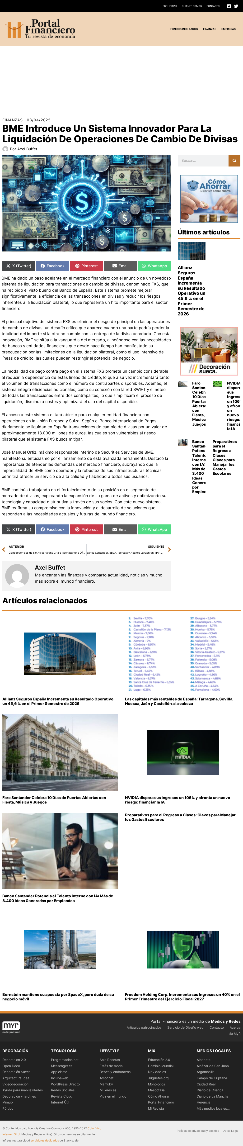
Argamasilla (206, 1072)
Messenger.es (61, 1066)
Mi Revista (156, 1108)
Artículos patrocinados (144, 1027)
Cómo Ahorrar (158, 1096)
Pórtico (7, 1108)
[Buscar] (234, 160)
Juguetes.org (158, 1078)
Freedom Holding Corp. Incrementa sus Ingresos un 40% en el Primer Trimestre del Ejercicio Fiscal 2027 (182, 996)
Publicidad (170, 6)
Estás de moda (111, 1066)
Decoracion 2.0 (14, 1060)
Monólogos (156, 1084)
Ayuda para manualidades (22, 1090)
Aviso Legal (230, 1130)
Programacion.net (65, 1060)
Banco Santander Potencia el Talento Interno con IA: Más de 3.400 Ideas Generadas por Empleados (202, 466)
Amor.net (106, 1078)
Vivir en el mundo (113, 1096)
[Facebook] (229, 6)
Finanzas (12, 120)
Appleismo (59, 1072)
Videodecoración (15, 1084)
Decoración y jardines (19, 1096)
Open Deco (11, 1066)
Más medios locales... (213, 1108)
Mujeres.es (108, 1090)
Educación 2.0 (159, 1060)
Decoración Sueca (16, 1072)
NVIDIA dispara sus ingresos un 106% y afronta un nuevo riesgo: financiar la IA (177, 799)
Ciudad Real (206, 1084)
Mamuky (106, 1084)
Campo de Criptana (212, 1078)
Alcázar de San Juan (213, 1066)
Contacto (213, 6)
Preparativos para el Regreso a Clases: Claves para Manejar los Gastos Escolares (225, 457)
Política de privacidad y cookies (198, 1130)
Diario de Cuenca (210, 1090)
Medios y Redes (226, 1021)
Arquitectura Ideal (16, 1078)
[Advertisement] (121, 79)
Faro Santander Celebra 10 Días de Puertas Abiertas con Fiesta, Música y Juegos (202, 404)
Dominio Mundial (160, 1066)
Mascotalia (156, 1090)
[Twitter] (236, 6)
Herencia (203, 1102)
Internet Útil (60, 1102)
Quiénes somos (192, 6)
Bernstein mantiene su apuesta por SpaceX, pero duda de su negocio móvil (58, 996)
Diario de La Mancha (213, 1096)
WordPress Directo (65, 1084)
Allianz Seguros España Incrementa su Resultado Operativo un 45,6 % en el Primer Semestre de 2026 (191, 290)
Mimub (7, 1102)
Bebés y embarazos (115, 1072)
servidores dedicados (45, 1140)
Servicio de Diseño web (185, 1027)
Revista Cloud (61, 1096)
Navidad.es (157, 1072)
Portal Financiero (161, 1102)
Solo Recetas (110, 1060)
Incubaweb (59, 1078)
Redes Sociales (63, 1090)
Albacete (203, 1060)
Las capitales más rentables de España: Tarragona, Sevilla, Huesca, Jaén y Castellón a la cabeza (179, 701)
